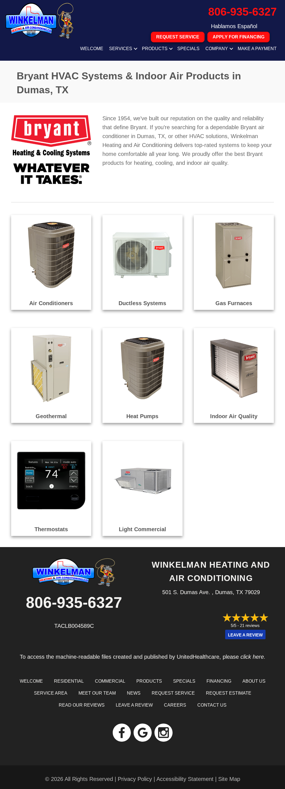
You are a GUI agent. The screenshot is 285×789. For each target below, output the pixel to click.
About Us (254, 681)
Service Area (50, 693)
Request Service (173, 693)
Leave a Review (245, 635)
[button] (135, 48)
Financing (219, 681)
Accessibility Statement (184, 779)
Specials (188, 48)
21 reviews (250, 625)
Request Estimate (228, 693)
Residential (69, 681)
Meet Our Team (97, 693)
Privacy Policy (135, 779)
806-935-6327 (242, 12)
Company (216, 48)
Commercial (110, 681)
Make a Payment (257, 48)
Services (120, 48)
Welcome (91, 48)
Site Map (229, 779)
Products (155, 48)
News (134, 693)
